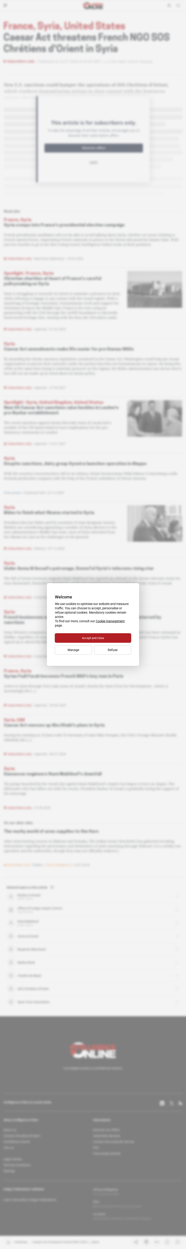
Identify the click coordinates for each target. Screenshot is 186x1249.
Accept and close (93, 638)
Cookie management (110, 621)
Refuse (112, 650)
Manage (73, 650)
